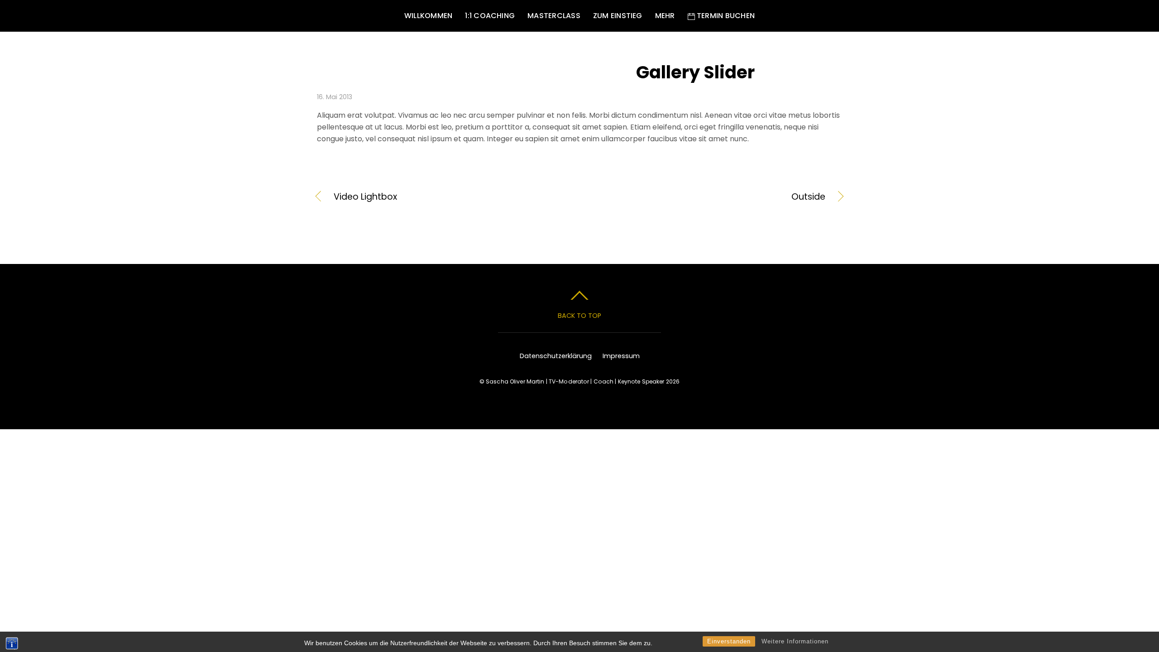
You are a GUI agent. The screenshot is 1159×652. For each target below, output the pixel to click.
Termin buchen (725, 15)
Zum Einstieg (617, 15)
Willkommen (428, 15)
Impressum (621, 355)
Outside (710, 197)
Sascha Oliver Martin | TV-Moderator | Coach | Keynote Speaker (575, 381)
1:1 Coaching (490, 15)
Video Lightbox (365, 197)
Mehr (665, 15)
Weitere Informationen (795, 641)
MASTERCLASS (553, 15)
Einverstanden (729, 641)
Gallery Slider (695, 72)
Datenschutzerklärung (556, 355)
